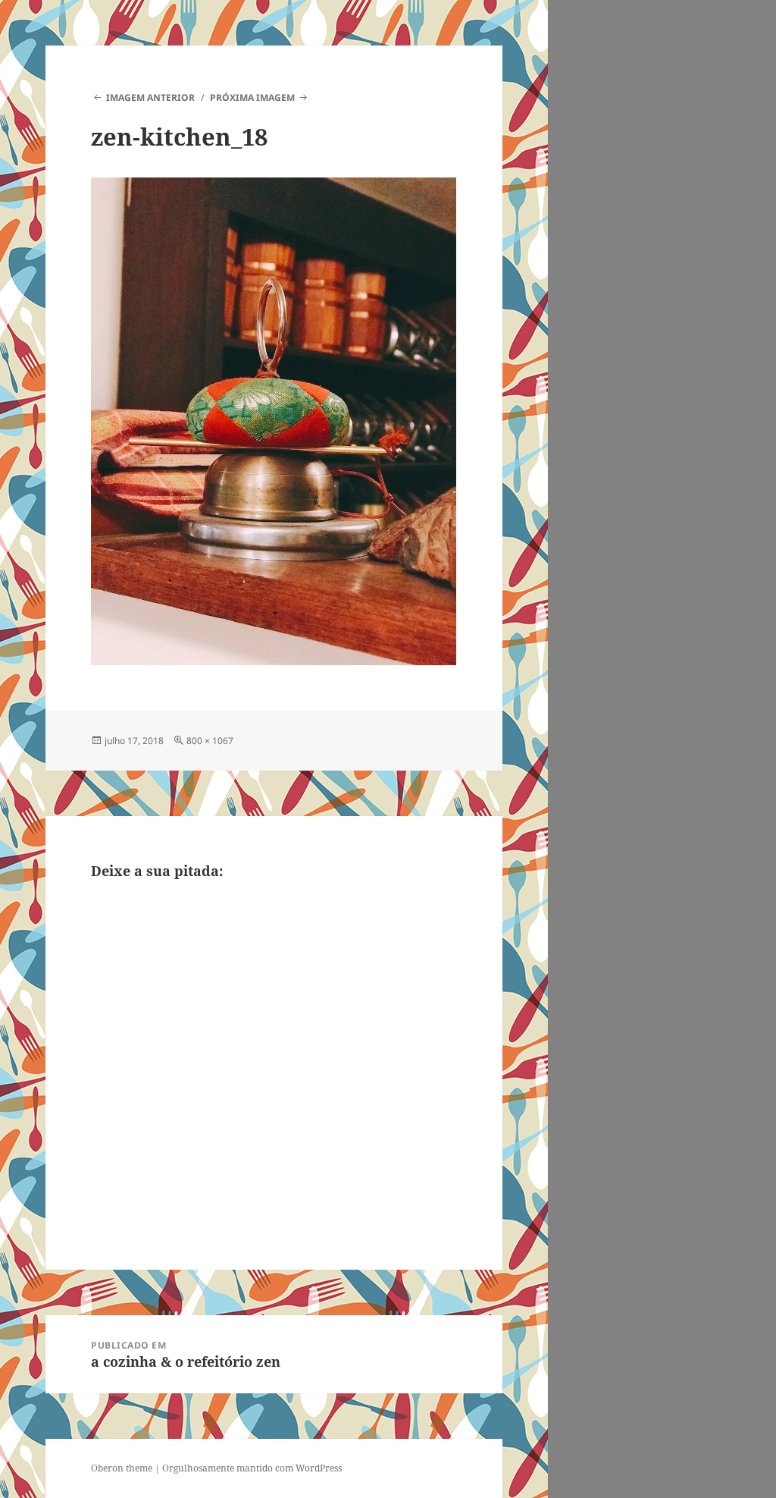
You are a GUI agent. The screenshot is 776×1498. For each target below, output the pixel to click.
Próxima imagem (252, 97)
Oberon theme (121, 1468)
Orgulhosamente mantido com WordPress (252, 1468)
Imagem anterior (150, 97)
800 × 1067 (209, 740)
